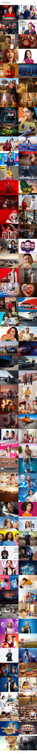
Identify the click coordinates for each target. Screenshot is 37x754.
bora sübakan (6, 2)
